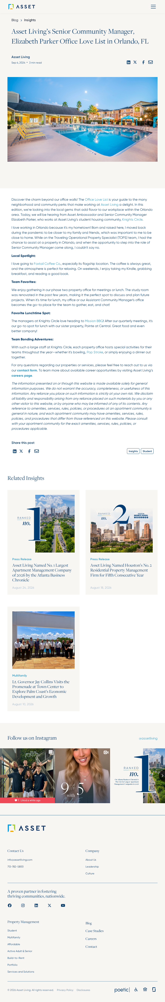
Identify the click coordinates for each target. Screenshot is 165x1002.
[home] (27, 6)
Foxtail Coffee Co (47, 264)
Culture (90, 873)
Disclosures (83, 990)
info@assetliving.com (19, 859)
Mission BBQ (94, 321)
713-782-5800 (15, 866)
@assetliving (148, 738)
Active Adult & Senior (19, 951)
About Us (91, 859)
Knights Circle (132, 219)
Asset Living (110, 204)
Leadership (92, 866)
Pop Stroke (95, 352)
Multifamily (13, 937)
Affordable (13, 944)
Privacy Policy (65, 990)
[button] (152, 6)
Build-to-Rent (15, 957)
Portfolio (12, 964)
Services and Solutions (20, 971)
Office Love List (96, 199)
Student (12, 930)
